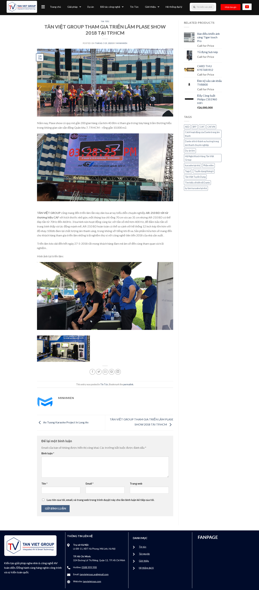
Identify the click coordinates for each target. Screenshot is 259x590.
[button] (43, 7)
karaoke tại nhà (192, 165)
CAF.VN (211, 126)
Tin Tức (134, 6)
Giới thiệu (150, 6)
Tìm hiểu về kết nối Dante (197, 182)
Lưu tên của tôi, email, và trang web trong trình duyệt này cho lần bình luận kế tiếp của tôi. (100, 499)
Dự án (90, 6)
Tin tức (142, 546)
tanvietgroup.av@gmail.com (94, 574)
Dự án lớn (190, 150)
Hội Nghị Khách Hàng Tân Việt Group (199, 158)
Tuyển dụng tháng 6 (204, 171)
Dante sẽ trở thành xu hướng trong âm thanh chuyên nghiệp (202, 143)
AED (187, 126)
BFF (195, 126)
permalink (128, 384)
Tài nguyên (144, 553)
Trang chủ (55, 6)
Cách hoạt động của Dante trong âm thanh (202, 134)
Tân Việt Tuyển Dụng (195, 176)
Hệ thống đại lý (174, 6)
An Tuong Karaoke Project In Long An (65, 422)
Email (89, 483)
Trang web (136, 483)
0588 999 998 (89, 567)
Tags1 (188, 171)
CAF (202, 126)
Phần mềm (208, 165)
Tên (44, 483)
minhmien (121, 43)
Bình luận (47, 453)
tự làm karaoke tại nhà (196, 188)
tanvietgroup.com (92, 581)
